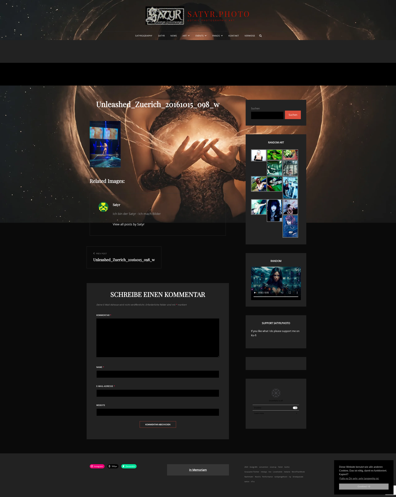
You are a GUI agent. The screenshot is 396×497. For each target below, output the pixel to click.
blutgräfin (254, 467)
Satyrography (143, 35)
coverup (273, 467)
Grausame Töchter (251, 472)
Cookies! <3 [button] (364, 486)
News (173, 35)
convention (263, 467)
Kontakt (233, 35)
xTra (252, 481)
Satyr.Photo (218, 14)
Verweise (250, 35)
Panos (216, 35)
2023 (246, 467)
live (270, 472)
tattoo (246, 481)
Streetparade (298, 477)
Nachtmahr (248, 477)
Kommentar (103, 315)
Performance (267, 477)
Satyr (161, 35)
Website (100, 405)
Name (100, 367)
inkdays (264, 472)
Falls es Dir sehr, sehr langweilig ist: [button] (359, 478)
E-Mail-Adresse (105, 386)
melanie (287, 472)
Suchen (255, 108)
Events (200, 35)
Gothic (287, 467)
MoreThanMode (298, 472)
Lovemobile (277, 472)
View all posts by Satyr (128, 224)
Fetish (280, 467)
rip (290, 477)
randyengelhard (280, 477)
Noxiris (258, 477)
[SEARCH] (260, 35)
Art (185, 35)
